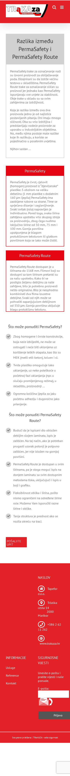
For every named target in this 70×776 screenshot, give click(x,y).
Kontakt (11, 683)
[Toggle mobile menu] (62, 7)
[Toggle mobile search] (54, 7)
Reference (12, 675)
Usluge (10, 668)
